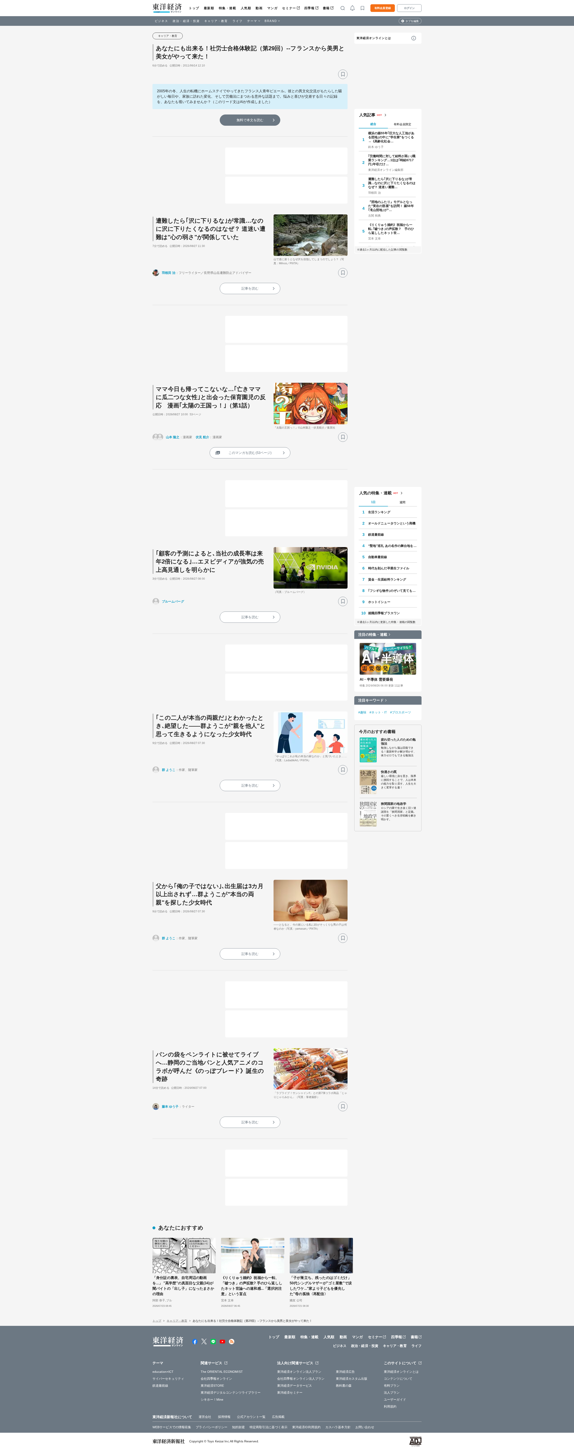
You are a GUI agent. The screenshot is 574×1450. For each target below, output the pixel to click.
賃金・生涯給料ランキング (387, 579)
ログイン (409, 8)
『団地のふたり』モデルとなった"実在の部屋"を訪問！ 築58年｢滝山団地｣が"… (391, 206)
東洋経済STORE (212, 1385)
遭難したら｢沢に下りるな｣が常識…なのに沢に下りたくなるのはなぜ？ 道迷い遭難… (392, 183)
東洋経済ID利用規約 (306, 1427)
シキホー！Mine (212, 1399)
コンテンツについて (398, 1378)
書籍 (326, 8)
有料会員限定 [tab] (402, 124)
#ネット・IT (378, 712)
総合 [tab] (373, 124)
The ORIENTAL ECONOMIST (222, 1371)
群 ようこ (169, 770)
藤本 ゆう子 (170, 1106)
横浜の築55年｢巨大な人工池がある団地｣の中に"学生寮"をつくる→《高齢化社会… (391, 137)
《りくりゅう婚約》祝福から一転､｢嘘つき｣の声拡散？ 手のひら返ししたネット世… (391, 229)
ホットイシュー (379, 602)
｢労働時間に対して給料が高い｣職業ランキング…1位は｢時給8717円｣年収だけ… (392, 160)
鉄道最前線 (376, 534)
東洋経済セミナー (289, 1392)
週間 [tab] (402, 502)
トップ (194, 8)
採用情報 (224, 1417)
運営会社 (205, 1417)
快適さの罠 (389, 772)
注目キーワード (371, 700)
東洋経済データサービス (294, 1385)
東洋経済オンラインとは (374, 38)
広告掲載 (278, 1417)
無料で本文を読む (250, 120)
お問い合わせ (364, 1427)
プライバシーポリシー (211, 1427)
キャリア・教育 (216, 21)
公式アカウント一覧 (251, 1417)
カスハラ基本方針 (338, 1427)
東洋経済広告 (345, 1371)
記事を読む (250, 288)
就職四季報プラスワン (384, 613)
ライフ (238, 21)
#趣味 (362, 712)
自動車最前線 (377, 557)
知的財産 (238, 1427)
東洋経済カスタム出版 (351, 1378)
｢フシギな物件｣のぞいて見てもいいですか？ (392, 590)
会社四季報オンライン (216, 1378)
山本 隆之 (173, 437)
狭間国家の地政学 (393, 803)
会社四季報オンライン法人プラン (301, 1378)
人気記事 (367, 115)
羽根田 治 (169, 273)
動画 (259, 8)
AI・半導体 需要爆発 (376, 679)
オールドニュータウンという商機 (392, 523)
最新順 (209, 8)
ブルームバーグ (173, 601)
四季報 (309, 8)
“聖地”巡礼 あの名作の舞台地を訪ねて (392, 546)
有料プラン (392, 1385)
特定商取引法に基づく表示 (268, 1427)
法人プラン (392, 1392)
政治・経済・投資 (186, 21)
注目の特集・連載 (372, 634)
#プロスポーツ (400, 712)
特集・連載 (227, 8)
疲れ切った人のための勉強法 (398, 741)
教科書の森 (344, 1385)
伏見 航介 (202, 437)
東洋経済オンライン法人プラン (299, 1371)
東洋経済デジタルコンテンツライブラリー (231, 1392)
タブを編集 (412, 21)
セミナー (289, 8)
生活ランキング (379, 512)
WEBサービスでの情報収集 (171, 1427)
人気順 (246, 8)
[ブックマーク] (343, 74)
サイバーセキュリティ (168, 1378)
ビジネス (161, 21)
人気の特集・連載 (375, 493)
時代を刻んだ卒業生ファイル (388, 568)
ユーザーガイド (395, 1399)
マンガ (272, 8)
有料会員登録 (382, 8)
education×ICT (163, 1371)
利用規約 (390, 1406)
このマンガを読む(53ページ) (250, 453)
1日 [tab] (373, 502)
